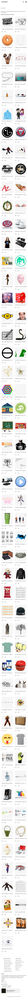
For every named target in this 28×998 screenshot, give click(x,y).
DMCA (2, 980)
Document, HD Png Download (21, 470)
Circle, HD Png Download (20, 268)
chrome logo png (7, 965)
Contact (2, 978)
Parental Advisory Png (19, 962)
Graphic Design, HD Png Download (9, 452)
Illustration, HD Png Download (8, 507)
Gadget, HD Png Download (21, 47)
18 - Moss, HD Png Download (8, 838)
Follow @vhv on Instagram (6, 985)
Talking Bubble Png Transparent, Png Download (12, 84)
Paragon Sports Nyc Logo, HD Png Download (11, 176)
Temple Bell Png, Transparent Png (9, 102)
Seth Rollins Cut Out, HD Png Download (10, 65)
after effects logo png (8, 963)
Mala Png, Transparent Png (21, 838)
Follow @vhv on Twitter (5, 987)
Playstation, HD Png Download (8, 489)
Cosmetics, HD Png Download (21, 157)
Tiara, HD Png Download (20, 562)
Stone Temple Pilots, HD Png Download (10, 231)
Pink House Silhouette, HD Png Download (10, 121)
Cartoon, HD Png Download (8, 764)
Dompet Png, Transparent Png (8, 562)
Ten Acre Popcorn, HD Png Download (10, 599)
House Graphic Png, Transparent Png (9, 415)
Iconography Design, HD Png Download (10, 709)
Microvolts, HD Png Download (8, 820)
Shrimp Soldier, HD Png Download (9, 893)
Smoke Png (17, 969)
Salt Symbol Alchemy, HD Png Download (10, 360)
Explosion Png (17, 963)
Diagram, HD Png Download (8, 268)
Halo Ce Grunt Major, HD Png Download (10, 157)
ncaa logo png (7, 966)
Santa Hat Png (17, 966)
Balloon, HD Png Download (21, 286)
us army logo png (7, 969)
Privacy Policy (3, 982)
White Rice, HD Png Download (8, 672)
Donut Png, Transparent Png (8, 47)
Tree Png (17, 968)
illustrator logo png (7, 962)
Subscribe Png (18, 960)
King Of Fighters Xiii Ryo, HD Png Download (11, 728)
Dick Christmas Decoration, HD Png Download (11, 213)
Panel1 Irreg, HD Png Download (8, 912)
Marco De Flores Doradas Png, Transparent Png (12, 378)
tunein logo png (7, 960)
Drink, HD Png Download (20, 65)
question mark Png (18, 965)
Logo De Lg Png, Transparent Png (9, 139)
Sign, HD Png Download (7, 194)
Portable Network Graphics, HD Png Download (11, 286)
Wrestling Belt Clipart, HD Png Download (10, 323)
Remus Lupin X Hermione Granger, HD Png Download (13, 305)
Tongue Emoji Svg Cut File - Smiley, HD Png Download (13, 746)
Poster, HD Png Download (7, 29)
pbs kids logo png (7, 968)
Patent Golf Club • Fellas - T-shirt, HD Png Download (13, 654)
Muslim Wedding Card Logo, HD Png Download (12, 691)
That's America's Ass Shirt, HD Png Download (11, 249)
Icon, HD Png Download (7, 470)
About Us (3, 979)
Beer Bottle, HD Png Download (8, 525)
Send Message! (4, 12)
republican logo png (8, 971)
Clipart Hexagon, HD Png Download (9, 397)
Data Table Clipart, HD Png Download (10, 341)
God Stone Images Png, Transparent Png (10, 636)
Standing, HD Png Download (21, 525)
